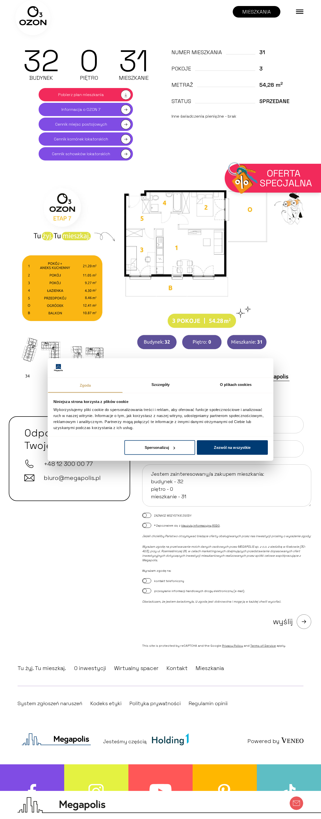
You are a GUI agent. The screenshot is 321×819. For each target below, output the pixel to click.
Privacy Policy (232, 646)
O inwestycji (90, 668)
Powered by (263, 741)
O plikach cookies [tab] (236, 384)
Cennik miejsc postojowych (81, 124)
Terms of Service (263, 646)
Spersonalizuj (157, 447)
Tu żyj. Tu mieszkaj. (42, 668)
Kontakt (177, 668)
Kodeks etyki (105, 703)
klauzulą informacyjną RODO (200, 525)
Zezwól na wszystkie (232, 447)
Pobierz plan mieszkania (81, 94)
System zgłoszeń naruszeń (50, 703)
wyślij (283, 621)
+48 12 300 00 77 (68, 464)
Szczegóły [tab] (160, 384)
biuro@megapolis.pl (72, 478)
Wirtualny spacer (136, 668)
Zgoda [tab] (85, 385)
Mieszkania (210, 668)
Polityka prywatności (155, 703)
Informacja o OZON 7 (81, 109)
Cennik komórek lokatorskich (81, 139)
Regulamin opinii (208, 703)
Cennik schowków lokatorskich (81, 153)
